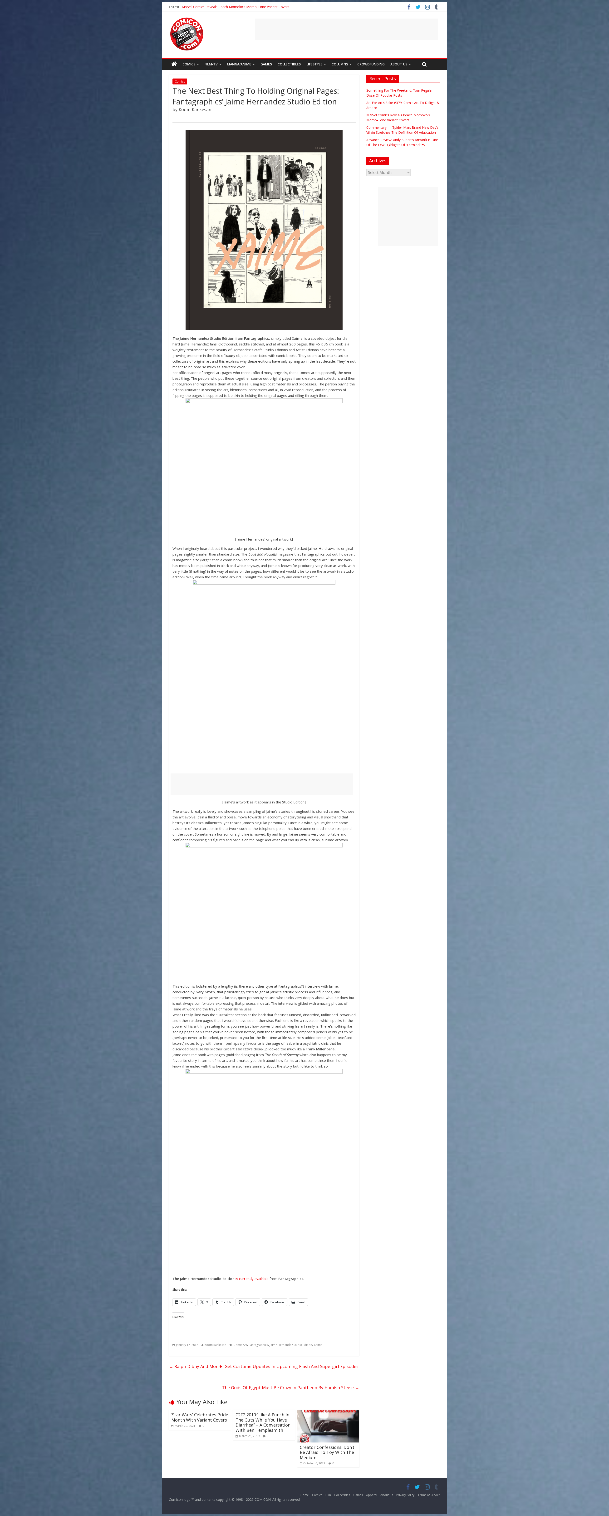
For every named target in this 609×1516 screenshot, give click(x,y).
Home (304, 1495)
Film (328, 1495)
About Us (398, 64)
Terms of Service (429, 1495)
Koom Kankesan (215, 1345)
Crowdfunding (371, 64)
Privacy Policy (405, 1495)
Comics (188, 64)
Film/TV (211, 64)
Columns (340, 64)
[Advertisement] (346, 29)
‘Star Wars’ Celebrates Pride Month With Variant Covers (199, 1417)
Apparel (371, 1495)
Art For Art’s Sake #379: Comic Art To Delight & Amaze (224, 7)
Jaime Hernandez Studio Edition (291, 1345)
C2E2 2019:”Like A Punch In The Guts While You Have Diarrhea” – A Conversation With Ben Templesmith (263, 1422)
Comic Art (240, 1345)
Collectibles (289, 64)
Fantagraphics (258, 1345)
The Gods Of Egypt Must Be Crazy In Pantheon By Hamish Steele (290, 1387)
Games (266, 64)
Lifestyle (314, 64)
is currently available (252, 1278)
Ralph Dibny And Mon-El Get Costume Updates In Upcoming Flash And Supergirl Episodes (264, 1366)
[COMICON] (187, 19)
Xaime (318, 1345)
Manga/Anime (239, 64)
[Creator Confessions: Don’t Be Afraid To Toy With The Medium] (328, 1412)
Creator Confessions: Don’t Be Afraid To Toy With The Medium (327, 1452)
